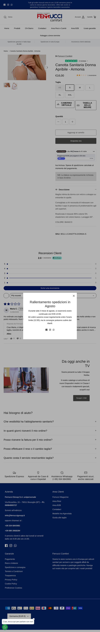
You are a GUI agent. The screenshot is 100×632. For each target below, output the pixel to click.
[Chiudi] (73, 296)
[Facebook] (46, 330)
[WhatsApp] (54, 330)
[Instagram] (50, 330)
